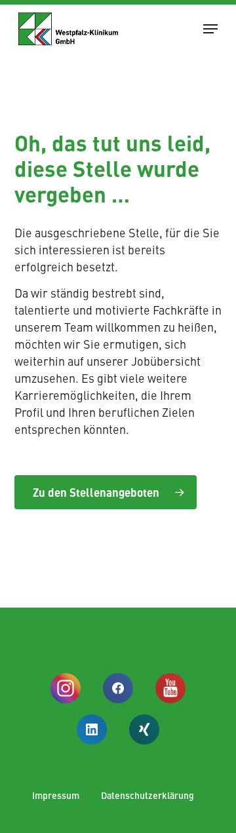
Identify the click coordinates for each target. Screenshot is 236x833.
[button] (210, 28)
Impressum (55, 795)
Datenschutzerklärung (147, 795)
